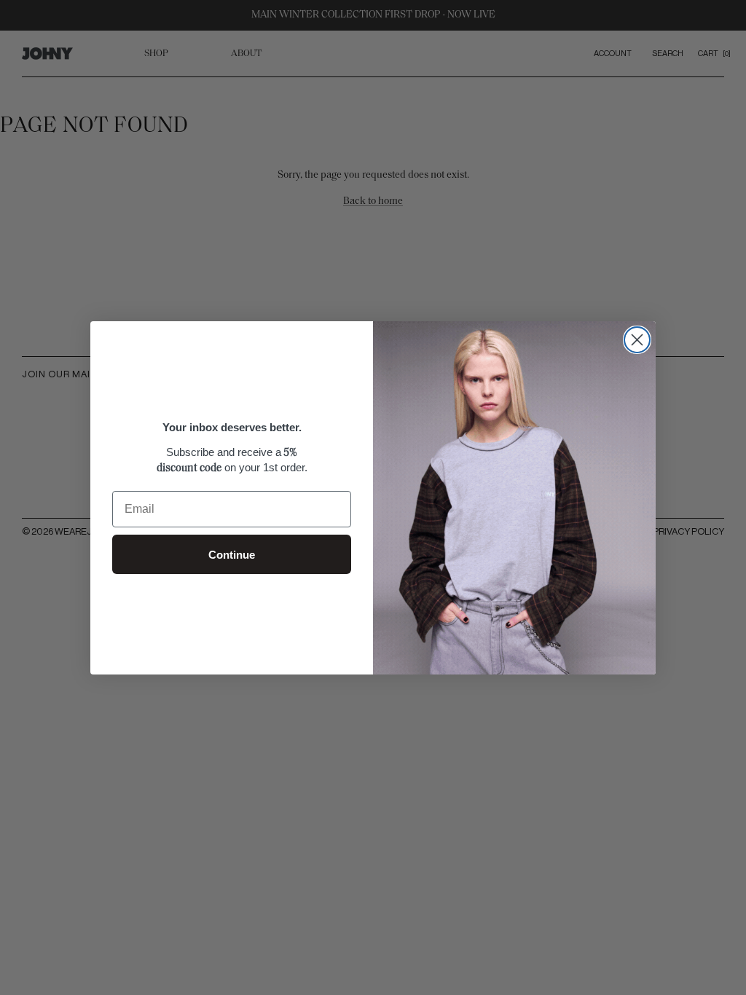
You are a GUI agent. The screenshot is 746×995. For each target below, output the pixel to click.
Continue (231, 554)
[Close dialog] (637, 340)
